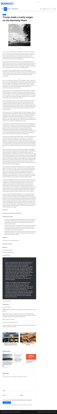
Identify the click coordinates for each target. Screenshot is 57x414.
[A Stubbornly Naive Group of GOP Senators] (31, 357)
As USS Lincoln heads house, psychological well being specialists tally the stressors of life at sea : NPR (7, 363)
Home (2, 8)
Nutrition (9, 8)
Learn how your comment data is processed (24, 404)
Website (21, 395)
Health (5, 8)
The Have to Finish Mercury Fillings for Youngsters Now (18, 359)
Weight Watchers (15, 8)
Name (4, 390)
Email (4, 395)
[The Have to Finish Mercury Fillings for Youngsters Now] (19, 356)
